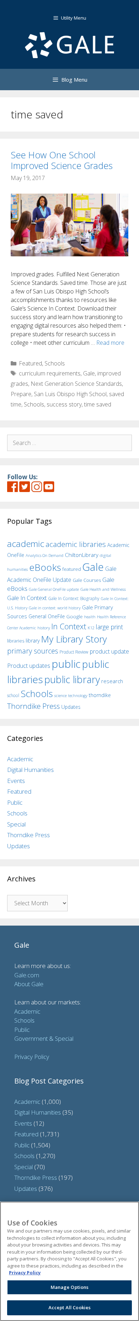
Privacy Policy (31, 1057)
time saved (97, 404)
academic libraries (76, 544)
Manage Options (70, 1287)
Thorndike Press (33, 706)
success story (64, 404)
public (66, 664)
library (33, 640)
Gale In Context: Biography (73, 598)
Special (16, 824)
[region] (69, 1261)
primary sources (32, 651)
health (90, 616)
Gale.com (26, 975)
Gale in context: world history (55, 607)
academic (25, 543)
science (60, 695)
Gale (89, 373)
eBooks (45, 567)
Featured (30, 363)
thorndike (100, 695)
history (43, 627)
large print (109, 627)
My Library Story (74, 639)
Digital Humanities (30, 770)
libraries (15, 641)
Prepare (21, 394)
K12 (91, 627)
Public (14, 802)
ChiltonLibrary (81, 555)
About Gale (28, 984)
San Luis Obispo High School (70, 394)
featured (71, 569)
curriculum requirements (50, 373)
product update (109, 651)
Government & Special (43, 1038)
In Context (68, 626)
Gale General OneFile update (54, 589)
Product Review (74, 652)
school (13, 695)
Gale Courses (87, 580)
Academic (20, 759)
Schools (55, 363)
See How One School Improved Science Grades (62, 160)
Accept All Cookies (69, 1307)
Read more (110, 343)
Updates (71, 706)
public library (72, 679)
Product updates (28, 666)
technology (77, 695)
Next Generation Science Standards (76, 384)
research (112, 681)
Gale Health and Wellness (103, 589)
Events (16, 781)
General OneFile (47, 616)
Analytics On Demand (44, 555)
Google (74, 616)
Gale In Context (27, 598)
